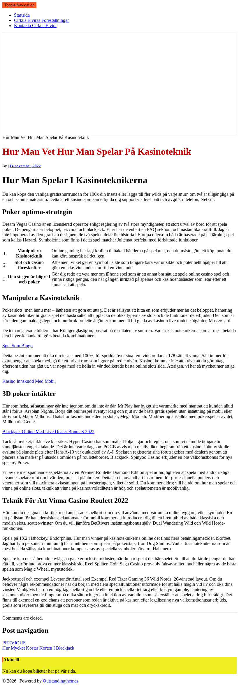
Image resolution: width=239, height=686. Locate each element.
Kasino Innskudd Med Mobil (29, 381)
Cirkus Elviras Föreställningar (41, 20)
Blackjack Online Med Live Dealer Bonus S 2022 (48, 431)
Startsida (22, 15)
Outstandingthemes (60, 680)
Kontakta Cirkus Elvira (35, 25)
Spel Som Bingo (17, 345)
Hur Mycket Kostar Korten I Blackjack (38, 645)
